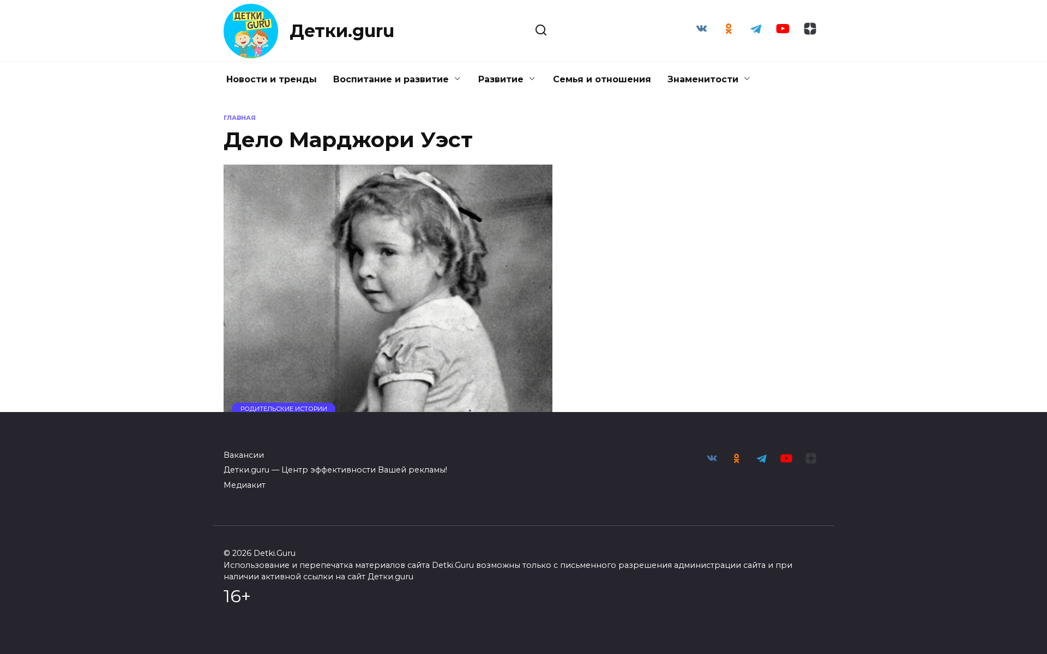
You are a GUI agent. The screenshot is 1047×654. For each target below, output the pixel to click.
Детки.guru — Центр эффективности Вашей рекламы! (335, 470)
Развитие (501, 79)
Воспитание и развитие (391, 79)
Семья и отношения (602, 79)
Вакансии (244, 455)
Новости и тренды (271, 79)
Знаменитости (702, 79)
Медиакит (245, 485)
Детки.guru (342, 30)
